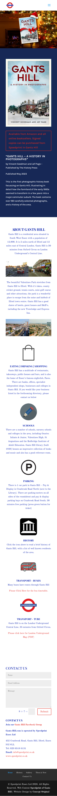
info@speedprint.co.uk (23, 752)
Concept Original (41, 792)
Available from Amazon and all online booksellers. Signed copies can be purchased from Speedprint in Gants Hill (27, 140)
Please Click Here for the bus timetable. (28, 591)
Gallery (29, 773)
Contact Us (27, 776)
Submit (44, 711)
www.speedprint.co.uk (16, 756)
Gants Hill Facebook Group (28, 725)
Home (10, 773)
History (28, 540)
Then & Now (41, 773)
